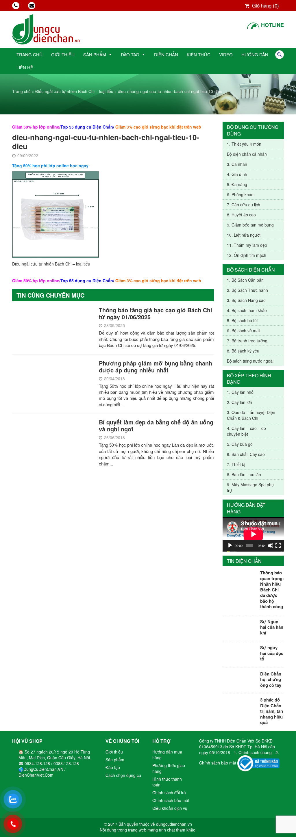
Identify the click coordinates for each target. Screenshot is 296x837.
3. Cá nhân (237, 164)
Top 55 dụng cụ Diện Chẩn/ (87, 127)
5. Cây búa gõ (240, 444)
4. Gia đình (237, 174)
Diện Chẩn (166, 54)
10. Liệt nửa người (243, 235)
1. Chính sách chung (253, 752)
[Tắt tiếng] (270, 545)
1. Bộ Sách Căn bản (245, 280)
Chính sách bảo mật (170, 800)
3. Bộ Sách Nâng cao (246, 300)
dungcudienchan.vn (174, 824)
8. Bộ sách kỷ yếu (243, 351)
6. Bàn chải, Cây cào (246, 454)
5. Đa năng (237, 184)
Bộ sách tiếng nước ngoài (250, 361)
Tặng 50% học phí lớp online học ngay (50, 165)
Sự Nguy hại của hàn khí (271, 627)
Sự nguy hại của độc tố (271, 653)
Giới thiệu (63, 54)
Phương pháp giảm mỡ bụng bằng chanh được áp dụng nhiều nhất (155, 366)
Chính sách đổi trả (169, 792)
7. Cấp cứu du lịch (243, 204)
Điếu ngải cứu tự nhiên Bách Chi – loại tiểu (74, 91)
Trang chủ (29, 54)
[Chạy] (230, 545)
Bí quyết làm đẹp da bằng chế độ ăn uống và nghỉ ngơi (156, 425)
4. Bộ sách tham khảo (247, 310)
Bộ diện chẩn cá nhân (247, 154)
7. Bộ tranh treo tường (247, 341)
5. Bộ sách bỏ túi (242, 320)
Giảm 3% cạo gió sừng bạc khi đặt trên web (158, 127)
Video (226, 54)
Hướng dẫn (254, 54)
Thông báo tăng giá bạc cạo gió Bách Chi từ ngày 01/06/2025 (155, 313)
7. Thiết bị (236, 464)
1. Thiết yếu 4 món (244, 144)
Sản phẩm (94, 54)
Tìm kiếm (279, 54)
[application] (253, 534)
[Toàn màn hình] (278, 545)
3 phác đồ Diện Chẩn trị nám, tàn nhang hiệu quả (271, 711)
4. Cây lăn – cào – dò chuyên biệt (246, 431)
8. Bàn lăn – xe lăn (244, 474)
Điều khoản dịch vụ (169, 808)
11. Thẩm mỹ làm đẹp (247, 245)
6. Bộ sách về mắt (243, 330)
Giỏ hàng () (265, 5)
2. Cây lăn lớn (239, 402)
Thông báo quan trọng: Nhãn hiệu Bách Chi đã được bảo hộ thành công (272, 589)
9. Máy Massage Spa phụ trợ (250, 487)
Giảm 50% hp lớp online (35, 127)
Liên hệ (24, 67)
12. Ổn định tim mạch (246, 255)
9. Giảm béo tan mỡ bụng (250, 225)
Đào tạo (130, 54)
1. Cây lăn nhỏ (240, 392)
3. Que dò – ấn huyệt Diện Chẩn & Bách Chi (251, 415)
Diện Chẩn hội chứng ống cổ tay (270, 679)
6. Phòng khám (241, 194)
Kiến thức (198, 54)
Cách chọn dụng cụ (123, 775)
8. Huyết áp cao (241, 215)
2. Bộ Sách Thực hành (247, 290)
